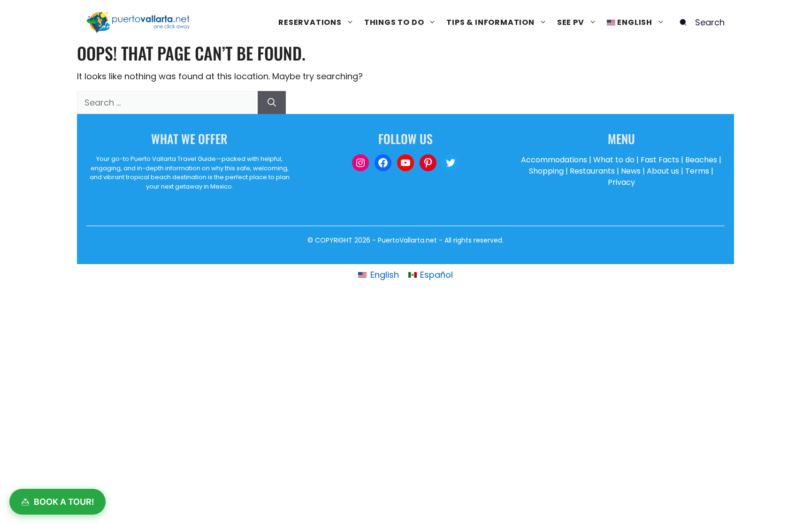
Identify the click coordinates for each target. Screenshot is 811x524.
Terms (697, 171)
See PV (570, 22)
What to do (614, 159)
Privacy (621, 182)
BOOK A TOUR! (64, 502)
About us (663, 171)
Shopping (546, 171)
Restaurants (592, 171)
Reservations (310, 22)
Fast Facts (660, 159)
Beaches (701, 159)
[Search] (272, 102)
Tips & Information (490, 22)
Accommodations (554, 159)
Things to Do (394, 22)
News (631, 171)
